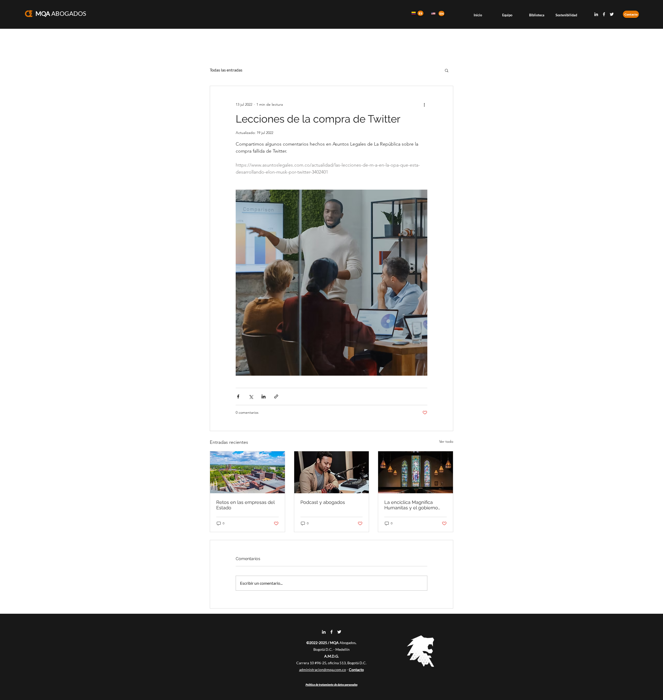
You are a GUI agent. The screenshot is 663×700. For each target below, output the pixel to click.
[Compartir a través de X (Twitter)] (250, 396)
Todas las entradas (226, 69)
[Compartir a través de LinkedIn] (263, 396)
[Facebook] (604, 14)
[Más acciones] (424, 105)
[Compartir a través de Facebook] (238, 396)
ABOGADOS (60, 13)
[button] (446, 70)
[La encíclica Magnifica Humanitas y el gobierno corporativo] (415, 472)
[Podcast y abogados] (331, 472)
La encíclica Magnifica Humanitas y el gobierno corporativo (411, 504)
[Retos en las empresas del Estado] (247, 472)
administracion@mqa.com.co (322, 669)
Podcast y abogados (322, 502)
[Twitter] (611, 14)
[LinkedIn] (596, 14)
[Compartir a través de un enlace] (276, 396)
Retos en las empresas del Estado (245, 504)
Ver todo (446, 441)
